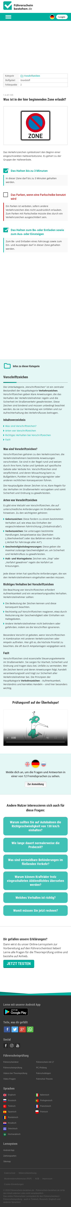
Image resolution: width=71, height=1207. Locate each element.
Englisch (12, 1095)
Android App (8, 1150)
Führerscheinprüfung (12, 1068)
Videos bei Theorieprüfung (15, 1073)
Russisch (12, 1100)
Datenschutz (9, 1173)
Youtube (17, 1045)
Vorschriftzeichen (32, 75)
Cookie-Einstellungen (14, 1184)
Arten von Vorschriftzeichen (20, 430)
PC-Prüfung (41, 1068)
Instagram (11, 1045)
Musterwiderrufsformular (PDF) (18, 1179)
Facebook (5, 1045)
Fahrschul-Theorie (44, 1079)
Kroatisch (12, 1123)
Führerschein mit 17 (45, 1062)
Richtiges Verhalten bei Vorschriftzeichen (28, 435)
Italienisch (44, 1095)
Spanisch (12, 1112)
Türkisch (12, 1106)
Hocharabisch (14, 1134)
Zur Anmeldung (35, 784)
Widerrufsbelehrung (27, 1173)
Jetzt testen (19, 963)
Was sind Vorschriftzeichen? (20, 426)
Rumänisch (13, 1117)
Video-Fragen (9, 1079)
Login (62, 17)
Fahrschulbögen (43, 1073)
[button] (7, 1029)
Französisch (45, 1106)
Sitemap (7, 1161)
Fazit (7, 439)
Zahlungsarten (9, 1156)
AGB (37, 1179)
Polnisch (44, 1112)
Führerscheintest (10, 1062)
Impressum (47, 1179)
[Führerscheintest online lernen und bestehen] (18, 5)
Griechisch (13, 1128)
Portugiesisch (46, 1100)
